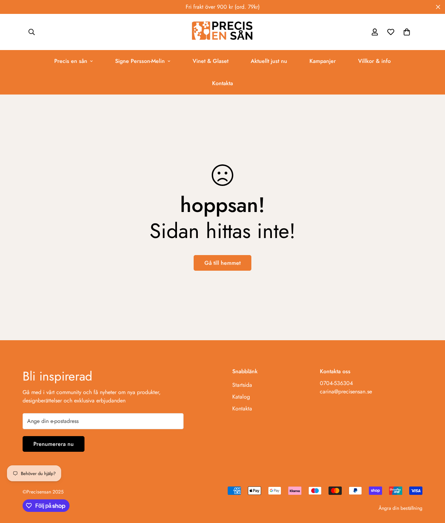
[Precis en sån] (222, 32)
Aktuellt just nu (269, 61)
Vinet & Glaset (210, 61)
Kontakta (222, 83)
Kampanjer (322, 61)
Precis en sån (70, 61)
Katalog (241, 397)
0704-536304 (336, 383)
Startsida (242, 385)
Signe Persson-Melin (140, 61)
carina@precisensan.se (346, 391)
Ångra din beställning (400, 508)
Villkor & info (374, 61)
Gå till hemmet (222, 263)
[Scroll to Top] (431, 485)
